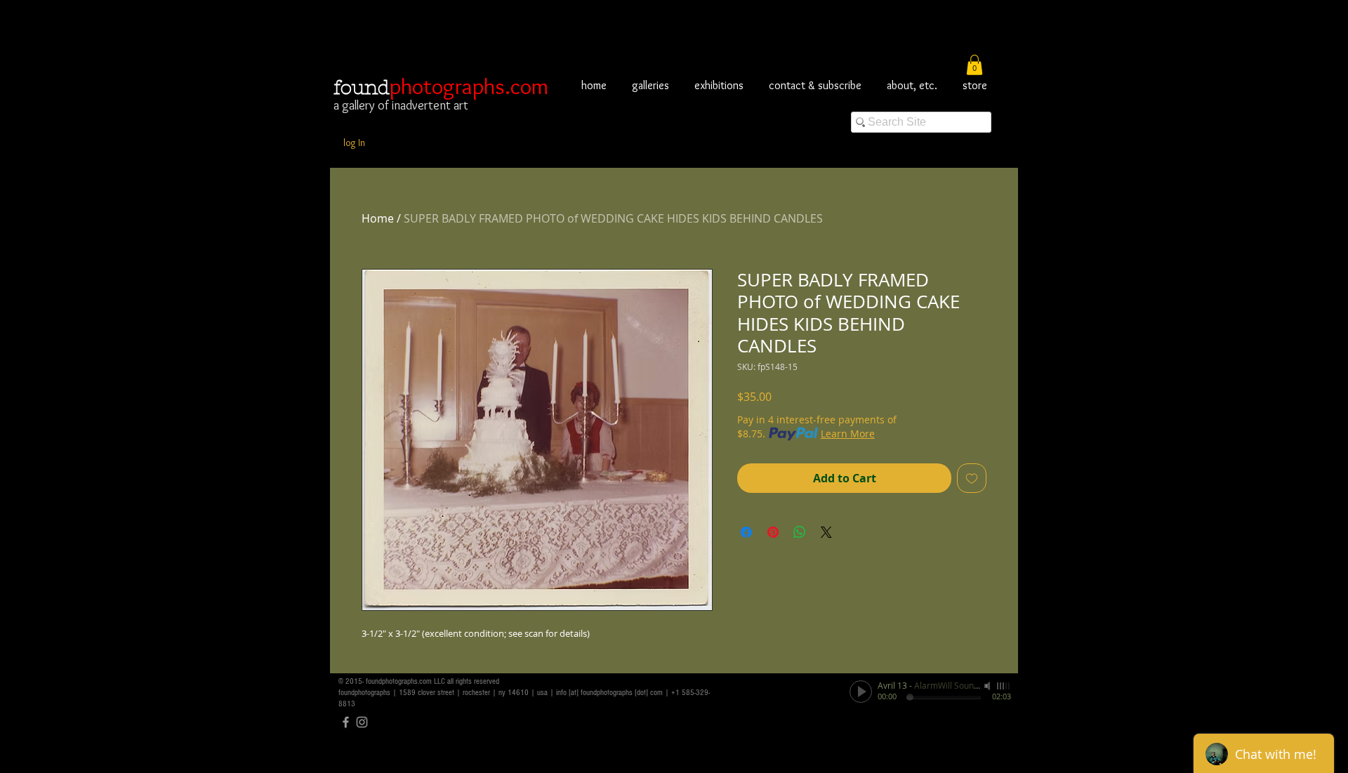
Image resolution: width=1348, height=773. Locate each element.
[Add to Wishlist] (971, 478)
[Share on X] (826, 532)
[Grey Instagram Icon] (362, 722)
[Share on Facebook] (746, 532)
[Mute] (989, 686)
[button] (974, 65)
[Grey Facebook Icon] (345, 722)
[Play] (860, 692)
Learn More (848, 433)
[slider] (1004, 685)
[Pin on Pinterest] (773, 532)
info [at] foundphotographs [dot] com (609, 692)
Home (378, 218)
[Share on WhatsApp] (799, 532)
